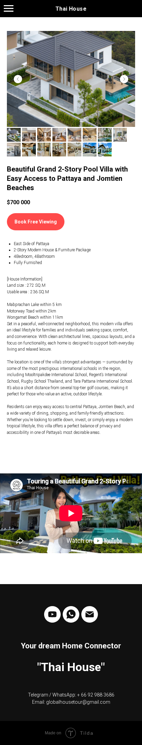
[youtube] (52, 614)
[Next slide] (124, 79)
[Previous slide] (18, 79)
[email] (89, 614)
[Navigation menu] (8, 8)
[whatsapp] (71, 614)
